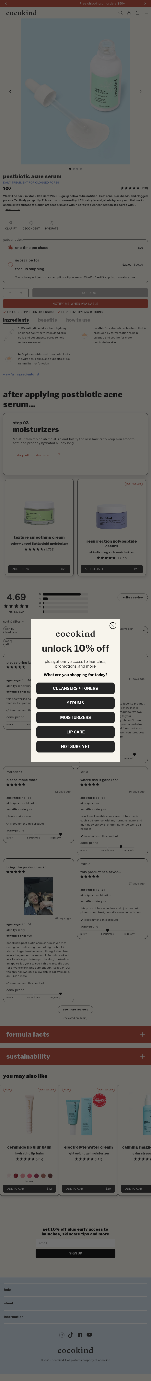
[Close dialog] (113, 626)
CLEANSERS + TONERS (75, 688)
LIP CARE (75, 732)
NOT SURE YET (75, 746)
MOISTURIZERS (75, 717)
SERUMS (75, 703)
